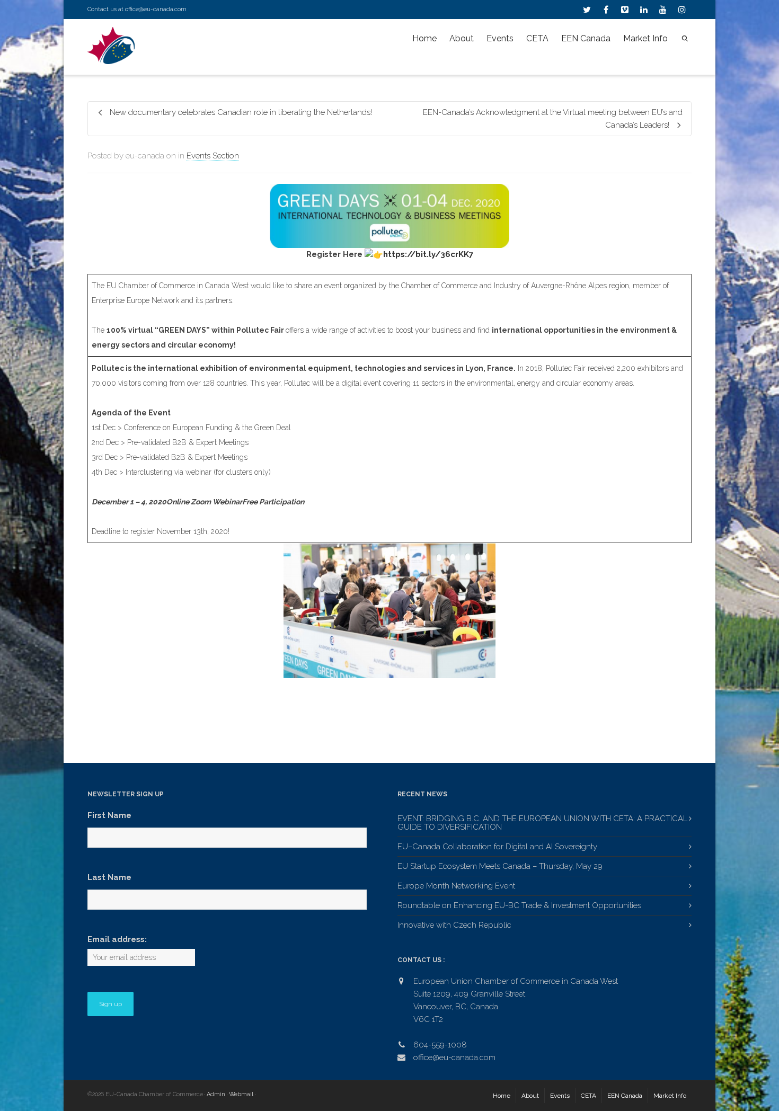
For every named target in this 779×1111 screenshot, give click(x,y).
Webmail (241, 1094)
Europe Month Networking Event (456, 886)
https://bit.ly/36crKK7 (428, 254)
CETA (537, 38)
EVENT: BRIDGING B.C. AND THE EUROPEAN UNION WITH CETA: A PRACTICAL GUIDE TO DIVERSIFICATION (542, 823)
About (461, 38)
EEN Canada (585, 38)
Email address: (117, 939)
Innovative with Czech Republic (454, 925)
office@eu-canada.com (156, 9)
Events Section (213, 156)
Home (424, 38)
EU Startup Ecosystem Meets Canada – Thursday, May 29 (500, 866)
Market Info (645, 38)
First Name (109, 815)
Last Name (109, 877)
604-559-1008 (440, 1045)
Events (500, 38)
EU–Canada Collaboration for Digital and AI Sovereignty (497, 846)
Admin (216, 1094)
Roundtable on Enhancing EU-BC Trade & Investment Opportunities (519, 905)
